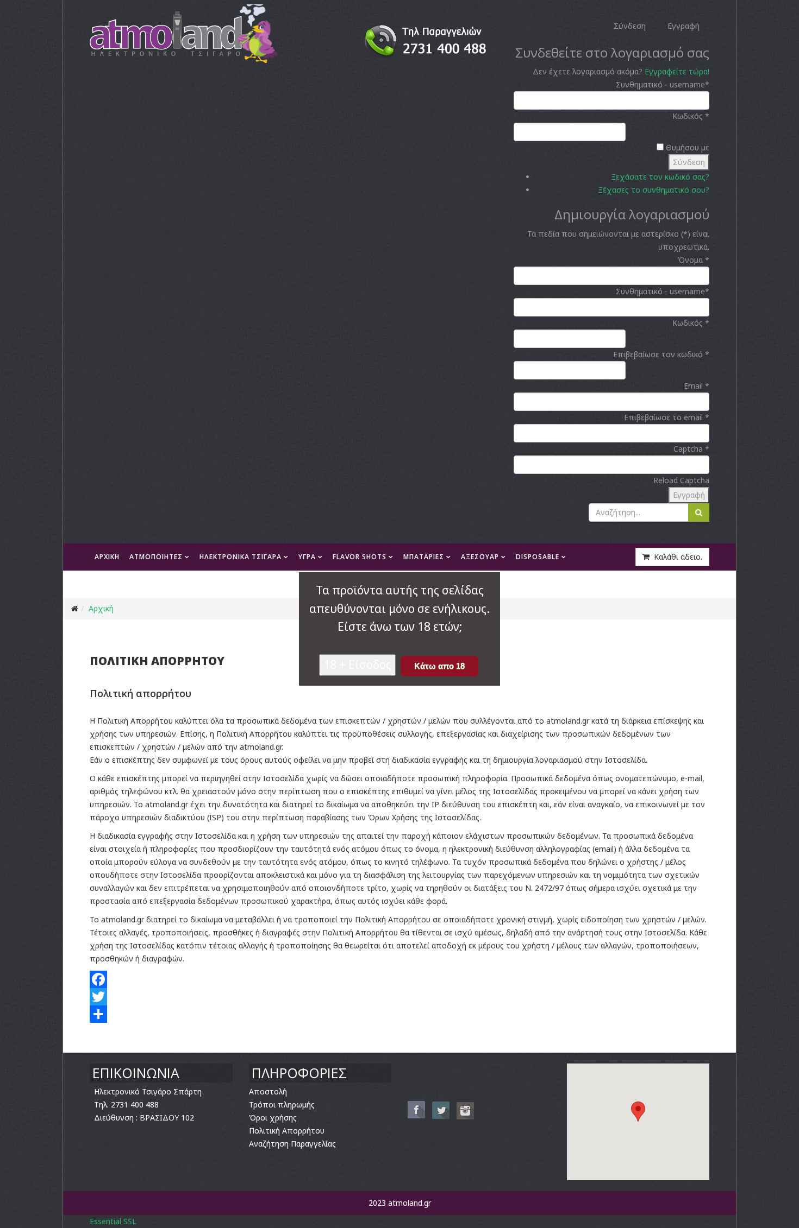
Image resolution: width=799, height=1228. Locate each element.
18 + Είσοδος (357, 664)
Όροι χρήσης (273, 1117)
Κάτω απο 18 (439, 665)
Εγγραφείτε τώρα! (677, 71)
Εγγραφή (689, 495)
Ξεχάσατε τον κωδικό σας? (660, 177)
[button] (638, 1112)
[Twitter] (399, 996)
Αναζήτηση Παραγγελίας (292, 1143)
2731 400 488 (135, 1104)
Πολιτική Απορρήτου (286, 1130)
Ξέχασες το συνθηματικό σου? (653, 190)
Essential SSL (113, 1221)
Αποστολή (268, 1091)
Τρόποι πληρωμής (282, 1104)
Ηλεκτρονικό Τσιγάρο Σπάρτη (148, 1091)
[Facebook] (399, 979)
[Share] (399, 1014)
